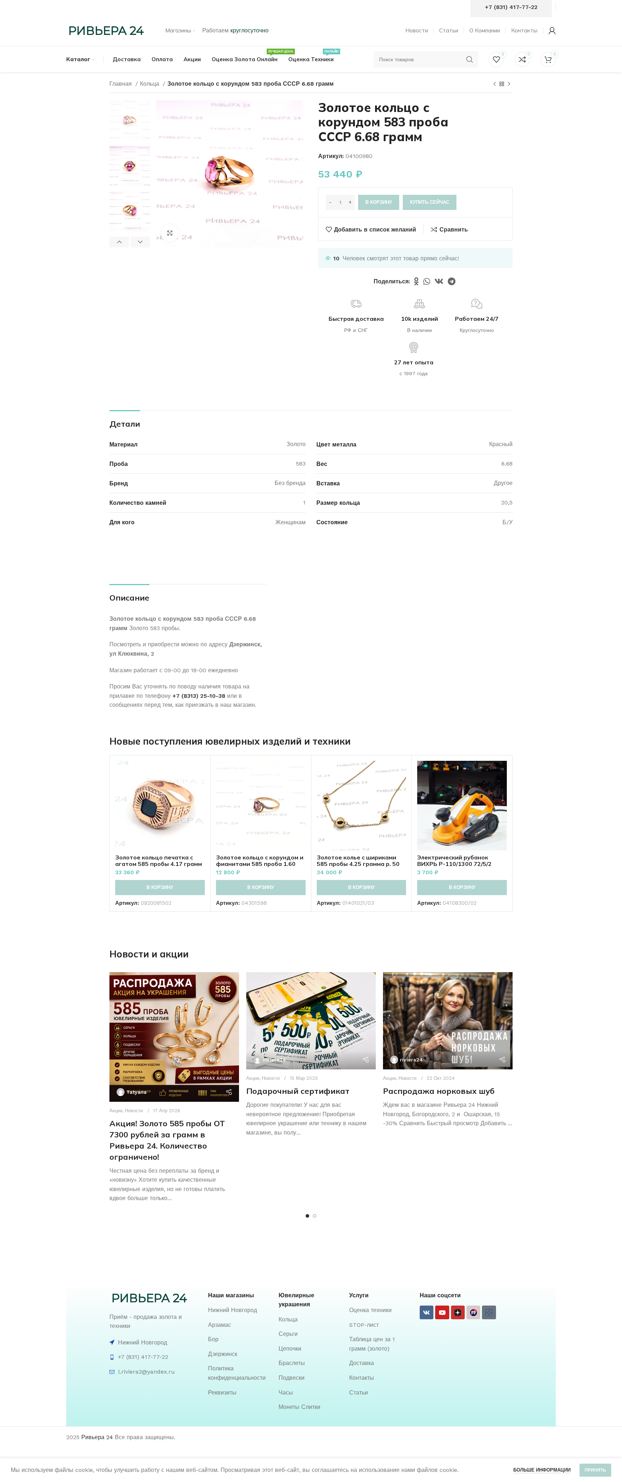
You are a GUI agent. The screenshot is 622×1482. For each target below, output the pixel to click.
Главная (121, 83)
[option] (129, 120)
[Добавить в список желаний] (199, 805)
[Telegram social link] (452, 281)
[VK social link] (439, 281)
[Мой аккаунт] (552, 30)
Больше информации (542, 1470)
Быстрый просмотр (199, 789)
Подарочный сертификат (298, 1091)
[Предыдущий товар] (494, 84)
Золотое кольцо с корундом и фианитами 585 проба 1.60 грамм (259, 864)
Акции (115, 1110)
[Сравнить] (199, 772)
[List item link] (239, 1310)
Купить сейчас (429, 202)
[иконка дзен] (458, 1312)
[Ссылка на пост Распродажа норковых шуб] (448, 1020)
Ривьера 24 (97, 1437)
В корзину (378, 202)
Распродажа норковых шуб (439, 1091)
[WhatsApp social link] (426, 281)
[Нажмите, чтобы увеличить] (170, 233)
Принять (595, 1470)
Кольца (150, 83)
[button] (160, 887)
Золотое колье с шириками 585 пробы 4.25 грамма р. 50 (358, 860)
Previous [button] (119, 242)
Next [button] (140, 242)
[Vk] (426, 1312)
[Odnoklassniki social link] (416, 281)
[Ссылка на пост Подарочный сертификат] (311, 1020)
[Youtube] (442, 1312)
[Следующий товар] (509, 84)
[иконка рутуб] (473, 1312)
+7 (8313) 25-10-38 (198, 695)
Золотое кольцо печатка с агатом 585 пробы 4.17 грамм (158, 860)
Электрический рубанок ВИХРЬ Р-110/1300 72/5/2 (454, 860)
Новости (134, 1110)
